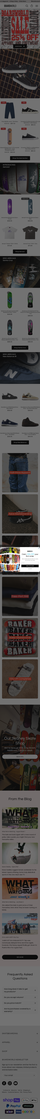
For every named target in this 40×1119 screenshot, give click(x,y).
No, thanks (30, 568)
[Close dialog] (38, 548)
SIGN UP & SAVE (30, 565)
